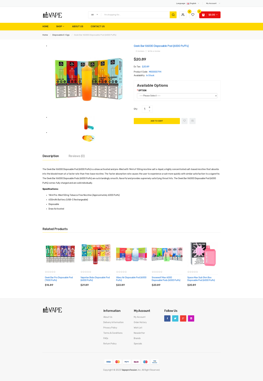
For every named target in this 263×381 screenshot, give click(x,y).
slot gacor (107, 373)
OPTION (142, 90)
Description (50, 156)
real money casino (159, 377)
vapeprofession (129, 370)
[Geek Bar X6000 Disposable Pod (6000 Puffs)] (89, 80)
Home (45, 35)
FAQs (105, 338)
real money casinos (174, 373)
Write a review (154, 51)
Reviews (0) (76, 156)
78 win (139, 373)
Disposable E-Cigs (61, 35)
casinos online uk (122, 377)
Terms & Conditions (113, 333)
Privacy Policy (110, 327)
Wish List (138, 327)
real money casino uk (246, 377)
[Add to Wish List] (184, 121)
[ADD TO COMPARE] (66, 282)
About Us (107, 317)
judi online (201, 373)
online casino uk (223, 373)
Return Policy (110, 343)
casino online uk (239, 373)
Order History (140, 322)
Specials (138, 343)
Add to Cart (157, 121)
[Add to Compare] (192, 121)
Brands (137, 338)
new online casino (87, 373)
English (186, 3)
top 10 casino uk (205, 377)
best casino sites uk (60, 377)
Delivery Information (113, 322)
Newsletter (139, 333)
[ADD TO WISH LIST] (72, 282)
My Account (140, 317)
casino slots (92, 377)
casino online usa (150, 373)
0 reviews (140, 51)
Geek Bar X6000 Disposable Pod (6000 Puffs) (95, 35)
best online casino (127, 373)
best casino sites (227, 377)
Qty (135, 109)
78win (76, 373)
